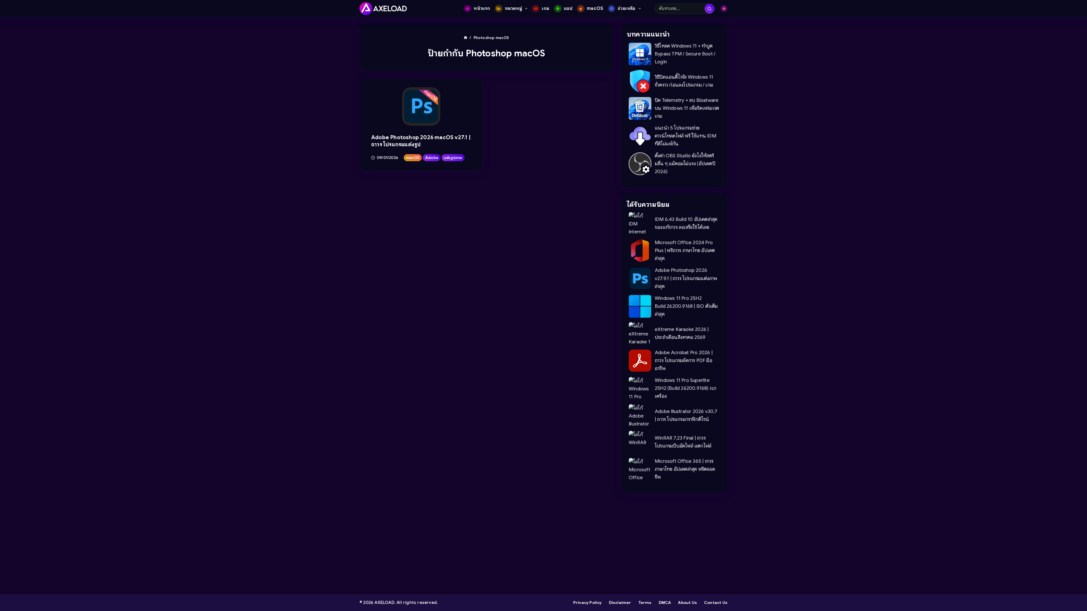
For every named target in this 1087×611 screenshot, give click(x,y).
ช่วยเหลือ (626, 8)
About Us (687, 602)
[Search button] (709, 9)
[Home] (465, 38)
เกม (545, 8)
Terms (645, 602)
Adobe (431, 157)
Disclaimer (620, 602)
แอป (568, 8)
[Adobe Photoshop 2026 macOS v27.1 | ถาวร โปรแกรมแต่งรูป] (421, 106)
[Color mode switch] (723, 8)
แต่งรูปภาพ (453, 157)
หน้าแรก (482, 8)
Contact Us (715, 602)
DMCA (665, 602)
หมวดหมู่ (513, 8)
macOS (595, 8)
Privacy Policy (587, 602)
